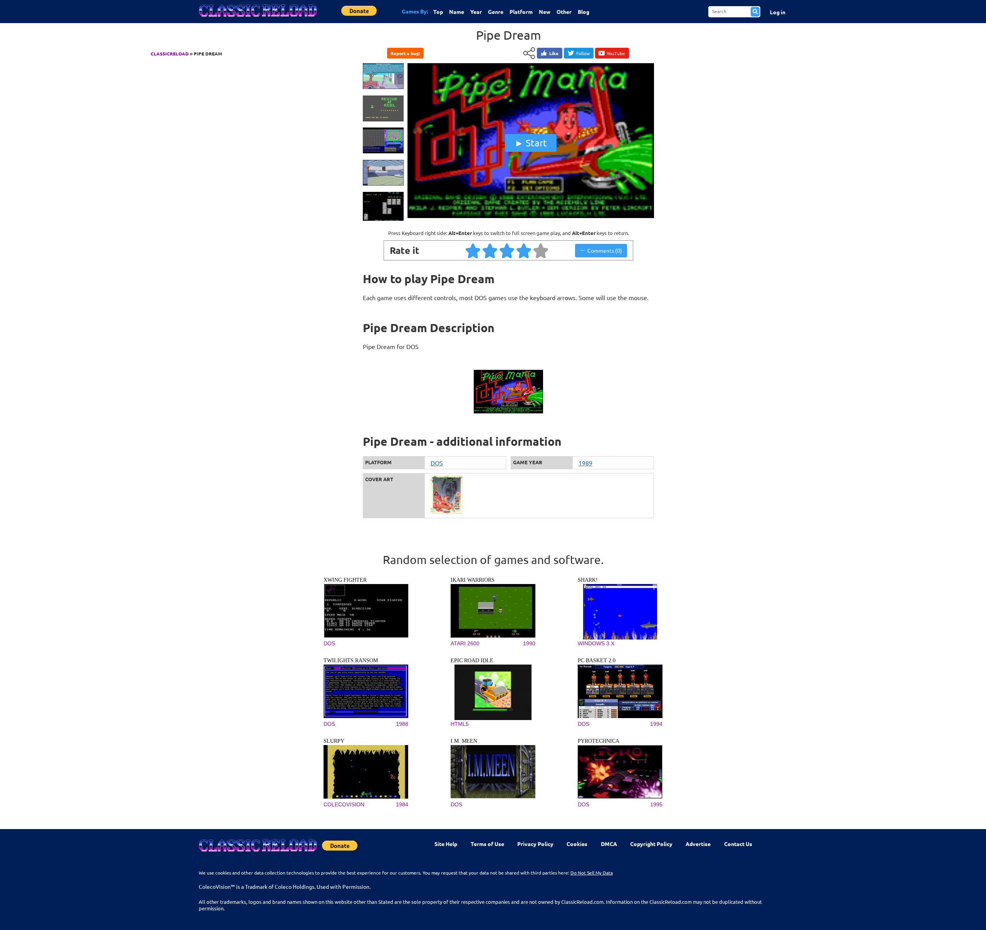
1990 (529, 643)
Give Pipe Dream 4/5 (524, 250)
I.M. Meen (464, 741)
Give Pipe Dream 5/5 (541, 250)
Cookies (577, 843)
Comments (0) (604, 250)
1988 (402, 724)
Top (438, 11)
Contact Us (738, 843)
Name (456, 11)
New (544, 11)
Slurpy (334, 741)
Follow (583, 53)
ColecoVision (344, 804)
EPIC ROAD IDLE (472, 660)
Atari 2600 (465, 643)
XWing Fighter (345, 580)
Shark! (588, 580)
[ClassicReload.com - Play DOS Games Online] (257, 18)
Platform (521, 11)
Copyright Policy (651, 843)
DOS (437, 463)
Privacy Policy (535, 843)
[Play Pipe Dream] (530, 216)
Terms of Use (487, 843)
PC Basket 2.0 (596, 660)
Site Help (445, 843)
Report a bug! (405, 53)
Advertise (698, 843)
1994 (656, 724)
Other (564, 11)
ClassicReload (170, 53)
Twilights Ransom (351, 660)
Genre (495, 11)
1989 (585, 463)
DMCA (609, 843)
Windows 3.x (596, 643)
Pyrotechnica (598, 741)
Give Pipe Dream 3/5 (507, 250)
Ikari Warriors (473, 580)
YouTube (616, 53)
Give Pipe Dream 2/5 (490, 250)
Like (553, 53)
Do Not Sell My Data (591, 873)
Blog (583, 11)
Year (476, 11)
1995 (656, 804)
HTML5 (460, 724)
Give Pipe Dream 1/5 (473, 250)
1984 (402, 804)
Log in (777, 11)
